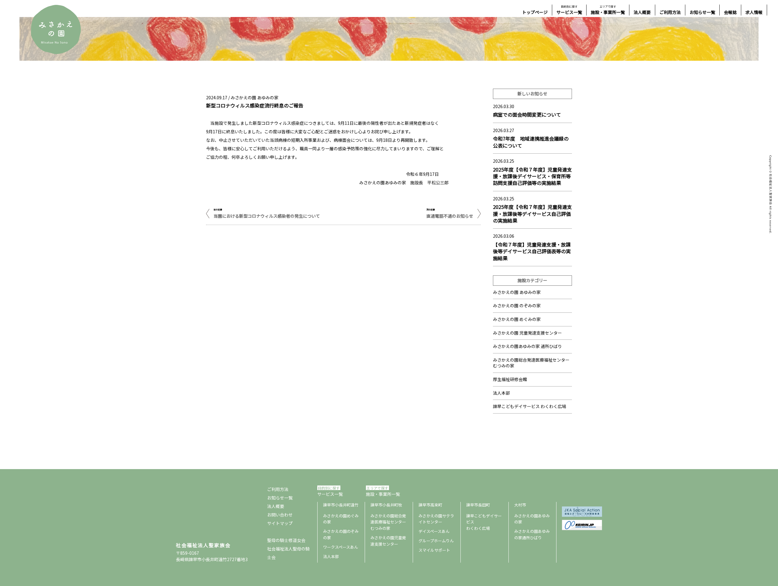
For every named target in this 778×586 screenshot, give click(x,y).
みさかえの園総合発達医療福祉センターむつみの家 (388, 522)
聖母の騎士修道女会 (286, 540)
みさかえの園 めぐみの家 (517, 319)
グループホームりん (436, 540)
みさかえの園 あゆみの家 (517, 292)
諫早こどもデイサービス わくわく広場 (529, 406)
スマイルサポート (434, 550)
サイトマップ (280, 523)
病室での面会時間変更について (527, 114)
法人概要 (642, 12)
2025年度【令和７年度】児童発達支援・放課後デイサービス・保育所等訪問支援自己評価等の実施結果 (532, 176)
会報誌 (730, 12)
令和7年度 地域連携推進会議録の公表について (531, 142)
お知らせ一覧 (702, 12)
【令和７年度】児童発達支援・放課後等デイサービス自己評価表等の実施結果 (532, 251)
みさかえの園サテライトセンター (436, 519)
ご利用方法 (670, 12)
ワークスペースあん (340, 547)
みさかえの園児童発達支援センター (388, 541)
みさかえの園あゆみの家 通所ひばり (527, 346)
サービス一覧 (569, 10)
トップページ (535, 12)
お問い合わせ (280, 515)
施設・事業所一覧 (608, 10)
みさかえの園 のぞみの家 (517, 305)
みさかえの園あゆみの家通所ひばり (532, 534)
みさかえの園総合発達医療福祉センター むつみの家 (531, 363)
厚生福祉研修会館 (510, 379)
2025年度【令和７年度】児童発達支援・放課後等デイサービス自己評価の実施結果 (532, 213)
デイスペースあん (433, 531)
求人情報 (754, 12)
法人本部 (501, 393)
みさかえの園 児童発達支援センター (527, 333)
